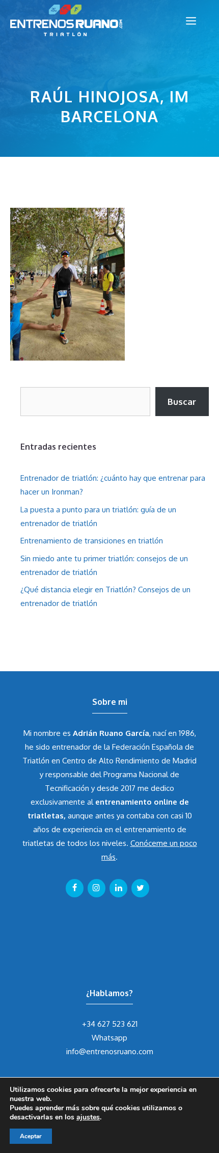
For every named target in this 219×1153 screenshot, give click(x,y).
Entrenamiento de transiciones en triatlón (91, 540)
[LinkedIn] (118, 888)
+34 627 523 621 (110, 1024)
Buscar (182, 401)
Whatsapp (109, 1037)
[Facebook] (75, 888)
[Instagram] (96, 888)
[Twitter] (140, 888)
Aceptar (31, 1136)
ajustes (88, 1117)
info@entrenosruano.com (109, 1051)
